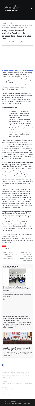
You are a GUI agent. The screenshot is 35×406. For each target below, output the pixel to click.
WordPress (27, 403)
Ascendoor (13, 403)
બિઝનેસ (3, 246)
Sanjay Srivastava (22, 42)
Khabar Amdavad (20, 402)
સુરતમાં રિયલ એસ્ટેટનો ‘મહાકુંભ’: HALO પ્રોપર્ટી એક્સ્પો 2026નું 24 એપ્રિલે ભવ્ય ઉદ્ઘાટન (16, 349)
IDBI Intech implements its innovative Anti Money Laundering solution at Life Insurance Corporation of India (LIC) (16, 318)
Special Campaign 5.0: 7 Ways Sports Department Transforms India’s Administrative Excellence (17, 288)
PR (8, 248)
